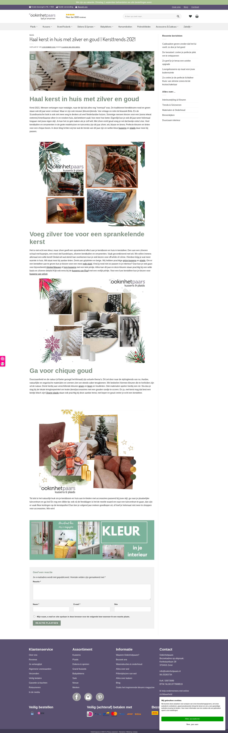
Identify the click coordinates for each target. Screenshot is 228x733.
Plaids (33, 26)
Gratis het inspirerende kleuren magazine (135, 687)
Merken (75, 687)
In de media (34, 692)
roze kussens (70, 267)
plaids (133, 128)
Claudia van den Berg (70, 47)
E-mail (76, 604)
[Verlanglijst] (190, 16)
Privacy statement (112, 732)
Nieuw (75, 683)
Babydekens (106, 26)
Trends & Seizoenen (171, 105)
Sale (74, 678)
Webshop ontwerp (131, 732)
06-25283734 (166, 674)
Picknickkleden (144, 26)
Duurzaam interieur (171, 120)
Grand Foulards (64, 26)
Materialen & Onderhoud (173, 110)
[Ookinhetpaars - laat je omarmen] (42, 15)
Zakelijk (187, 26)
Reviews (33, 659)
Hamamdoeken (125, 26)
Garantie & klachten (38, 683)
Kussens (46, 26)
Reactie (37, 581)
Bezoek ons (82, 7)
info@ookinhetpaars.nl (170, 671)
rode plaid (87, 264)
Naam (36, 604)
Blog (186, 7)
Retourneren (35, 687)
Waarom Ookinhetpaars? (127, 655)
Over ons (176, 7)
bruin (89, 386)
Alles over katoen (124, 678)
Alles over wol (122, 669)
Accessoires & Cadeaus (166, 26)
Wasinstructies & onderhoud (129, 664)
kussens (122, 128)
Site (116, 604)
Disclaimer (122, 732)
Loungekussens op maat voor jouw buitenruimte (178, 71)
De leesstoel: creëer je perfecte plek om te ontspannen (179, 54)
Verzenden (34, 673)
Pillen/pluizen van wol (126, 673)
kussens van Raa (80, 271)
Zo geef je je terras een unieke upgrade (176, 62)
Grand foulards (79, 669)
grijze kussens (129, 260)
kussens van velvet (38, 274)
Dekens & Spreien (85, 26)
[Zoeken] (178, 16)
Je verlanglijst (35, 664)
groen (81, 386)
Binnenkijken (168, 115)
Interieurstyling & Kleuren (174, 100)
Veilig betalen (35, 678)
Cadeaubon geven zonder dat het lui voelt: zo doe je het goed (179, 45)
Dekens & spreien (80, 664)
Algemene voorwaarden (40, 669)
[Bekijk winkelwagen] (197, 16)
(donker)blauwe (53, 267)
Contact (195, 7)
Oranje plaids (52, 393)
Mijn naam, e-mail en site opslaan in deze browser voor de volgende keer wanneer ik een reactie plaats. (83, 617)
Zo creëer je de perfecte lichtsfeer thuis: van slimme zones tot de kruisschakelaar (177, 81)
